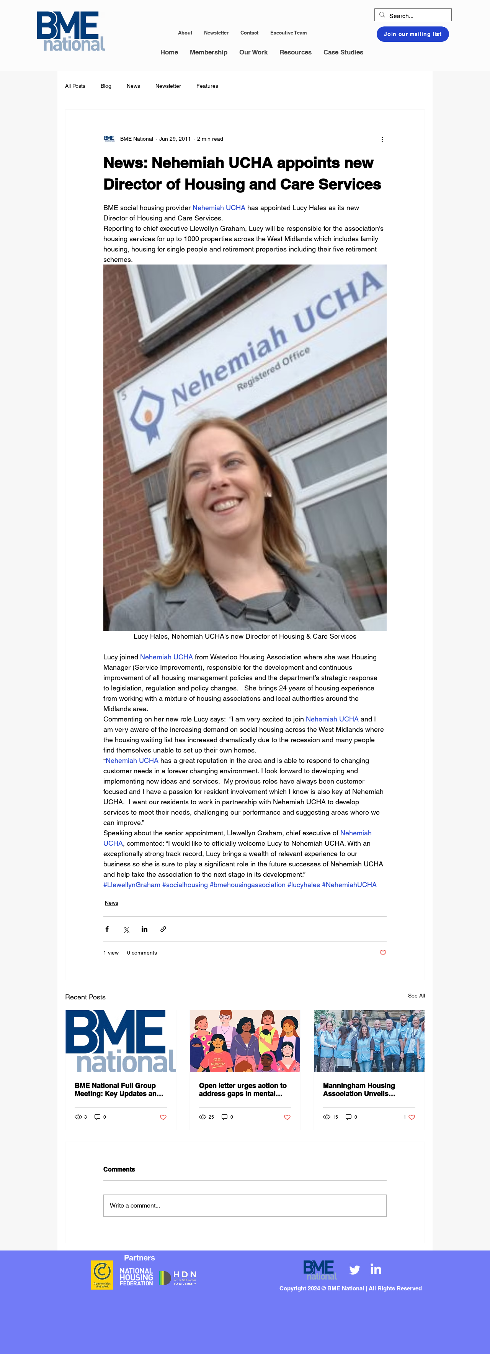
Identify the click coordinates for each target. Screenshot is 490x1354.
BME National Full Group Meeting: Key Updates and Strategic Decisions (118, 1089)
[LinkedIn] (375, 1269)
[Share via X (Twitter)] (125, 929)
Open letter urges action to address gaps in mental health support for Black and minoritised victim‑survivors (243, 1089)
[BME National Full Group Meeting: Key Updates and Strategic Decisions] (120, 1041)
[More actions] (382, 138)
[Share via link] (163, 929)
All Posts (75, 86)
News (133, 86)
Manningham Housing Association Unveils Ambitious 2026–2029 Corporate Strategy (359, 1089)
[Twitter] (354, 1269)
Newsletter (168, 86)
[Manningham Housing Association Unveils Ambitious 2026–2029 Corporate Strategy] (369, 1041)
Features (207, 86)
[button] (208, 52)
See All (416, 995)
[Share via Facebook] (107, 929)
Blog (106, 86)
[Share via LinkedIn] (144, 929)
